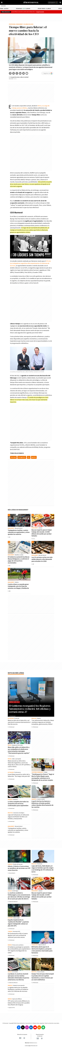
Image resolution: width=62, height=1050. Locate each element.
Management (19, 24)
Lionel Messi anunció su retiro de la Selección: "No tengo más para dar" (19, 775)
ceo (29, 457)
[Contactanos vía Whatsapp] (24, 1038)
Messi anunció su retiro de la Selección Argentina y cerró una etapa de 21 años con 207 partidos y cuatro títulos (19, 764)
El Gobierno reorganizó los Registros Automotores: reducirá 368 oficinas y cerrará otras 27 (30, 708)
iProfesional (12, 24)
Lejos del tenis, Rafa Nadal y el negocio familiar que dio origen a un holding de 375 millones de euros (42, 869)
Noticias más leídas (16, 673)
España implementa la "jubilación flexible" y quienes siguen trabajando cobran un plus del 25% (18, 923)
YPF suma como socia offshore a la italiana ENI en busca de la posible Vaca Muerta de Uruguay (19, 1003)
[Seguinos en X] (23, 1027)
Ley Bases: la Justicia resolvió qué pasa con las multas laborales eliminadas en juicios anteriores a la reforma (18, 977)
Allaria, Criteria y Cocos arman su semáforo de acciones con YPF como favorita (19, 868)
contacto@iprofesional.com (31, 1045)
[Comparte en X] (13, 73)
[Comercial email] (38, 1038)
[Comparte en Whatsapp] (17, 73)
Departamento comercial (40, 1035)
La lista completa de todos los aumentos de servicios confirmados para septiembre (18, 804)
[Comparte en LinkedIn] (20, 73)
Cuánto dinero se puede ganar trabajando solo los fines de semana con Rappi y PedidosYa (18, 586)
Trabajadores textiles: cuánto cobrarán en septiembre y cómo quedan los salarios (19, 532)
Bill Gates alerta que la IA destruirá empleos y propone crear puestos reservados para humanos (42, 950)
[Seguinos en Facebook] (19, 1027)
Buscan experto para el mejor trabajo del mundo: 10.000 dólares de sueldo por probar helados (42, 533)
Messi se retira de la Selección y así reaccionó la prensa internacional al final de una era (19, 722)
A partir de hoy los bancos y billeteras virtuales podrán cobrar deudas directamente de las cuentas (42, 804)
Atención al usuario (22, 1034)
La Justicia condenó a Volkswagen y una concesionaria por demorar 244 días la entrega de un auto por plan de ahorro (19, 896)
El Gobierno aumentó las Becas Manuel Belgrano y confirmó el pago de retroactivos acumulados (18, 560)
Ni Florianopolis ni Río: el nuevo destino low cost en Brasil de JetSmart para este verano (18, 935)
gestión (34, 457)
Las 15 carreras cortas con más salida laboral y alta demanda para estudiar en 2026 (42, 559)
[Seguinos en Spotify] (43, 1027)
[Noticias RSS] (39, 1027)
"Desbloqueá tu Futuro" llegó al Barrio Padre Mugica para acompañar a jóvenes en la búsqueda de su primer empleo (43, 777)
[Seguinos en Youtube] (35, 1027)
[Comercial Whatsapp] (42, 1038)
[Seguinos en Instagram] (27, 1027)
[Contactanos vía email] (20, 1038)
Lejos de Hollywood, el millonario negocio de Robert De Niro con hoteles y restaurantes (18, 817)
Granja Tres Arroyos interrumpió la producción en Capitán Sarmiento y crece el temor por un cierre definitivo (43, 977)
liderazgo (13, 457)
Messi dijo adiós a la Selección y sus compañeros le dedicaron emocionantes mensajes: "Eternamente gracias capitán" (19, 750)
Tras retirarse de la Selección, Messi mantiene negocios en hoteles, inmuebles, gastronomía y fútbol (43, 722)
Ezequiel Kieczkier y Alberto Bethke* (20, 77)
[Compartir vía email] (26, 73)
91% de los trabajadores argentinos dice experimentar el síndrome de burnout (30, 263)
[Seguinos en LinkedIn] (31, 1027)
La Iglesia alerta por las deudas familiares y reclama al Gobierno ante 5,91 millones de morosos (18, 989)
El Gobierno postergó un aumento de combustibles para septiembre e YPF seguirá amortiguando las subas (19, 950)
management (21, 457)
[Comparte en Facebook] (10, 73)
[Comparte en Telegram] (23, 73)
